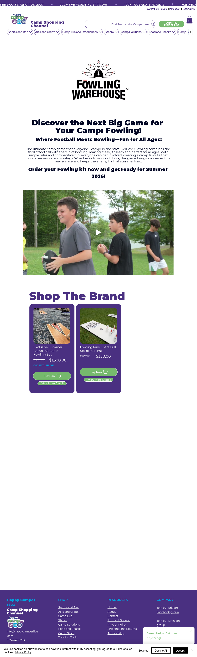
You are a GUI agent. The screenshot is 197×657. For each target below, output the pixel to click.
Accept (180, 650)
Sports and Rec (68, 607)
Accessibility (116, 633)
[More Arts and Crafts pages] (57, 31)
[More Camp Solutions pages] (144, 31)
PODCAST (175, 9)
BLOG (164, 9)
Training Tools (67, 637)
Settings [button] (143, 650)
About (112, 611)
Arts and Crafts (68, 611)
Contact (113, 616)
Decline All (161, 650)
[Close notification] (191, 631)
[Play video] (98, 232)
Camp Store (66, 633)
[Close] (192, 650)
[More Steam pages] (116, 31)
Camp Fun (65, 616)
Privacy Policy (23, 652)
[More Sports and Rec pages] (30, 31)
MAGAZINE (189, 9)
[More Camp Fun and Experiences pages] (100, 31)
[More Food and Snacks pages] (173, 31)
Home (112, 607)
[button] (189, 19)
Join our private (167, 607)
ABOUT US (153, 9)
